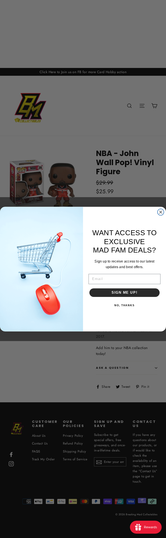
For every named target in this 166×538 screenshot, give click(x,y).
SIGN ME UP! (124, 292)
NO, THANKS (124, 305)
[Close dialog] (161, 212)
